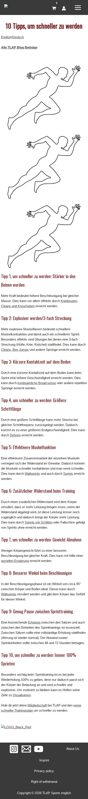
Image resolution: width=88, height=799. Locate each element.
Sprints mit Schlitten (39, 522)
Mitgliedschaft (37, 705)
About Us (72, 748)
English (6, 37)
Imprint (44, 760)
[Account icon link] (64, 8)
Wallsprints (32, 473)
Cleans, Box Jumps (15, 349)
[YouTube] (39, 749)
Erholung (34, 622)
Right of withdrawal (44, 781)
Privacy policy (44, 771)
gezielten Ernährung (15, 561)
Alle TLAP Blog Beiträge (19, 47)
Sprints (68, 473)
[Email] (26, 749)
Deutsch (18, 37)
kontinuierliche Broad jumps (37, 383)
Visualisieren (22, 695)
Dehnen (15, 435)
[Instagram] (14, 749)
